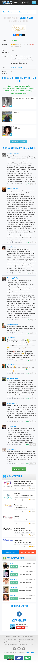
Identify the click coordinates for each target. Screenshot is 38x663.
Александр (13, 579)
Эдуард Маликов (12, 378)
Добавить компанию (27, 552)
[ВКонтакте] (14, 35)
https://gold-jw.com (16, 67)
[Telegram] (14, 648)
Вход (31, 644)
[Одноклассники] (17, 35)
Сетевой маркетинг (11, 644)
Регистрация (23, 644)
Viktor (12, 571)
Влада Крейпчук (12, 403)
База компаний (10, 552)
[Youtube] (23, 648)
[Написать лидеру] (11, 106)
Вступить (26, 3)
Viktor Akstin (11, 338)
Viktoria (12, 595)
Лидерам (8, 637)
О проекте (9, 657)
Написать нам (29, 653)
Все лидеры (8, 639)
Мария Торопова (12, 247)
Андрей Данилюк (12, 324)
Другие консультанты (18, 141)
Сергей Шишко (11, 449)
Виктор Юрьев (11, 426)
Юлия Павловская (13, 154)
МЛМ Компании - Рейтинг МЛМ (24, 639)
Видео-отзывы (29, 642)
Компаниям (16, 637)
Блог (20, 642)
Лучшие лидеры (27, 637)
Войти (18, 3)
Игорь (12, 563)
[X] (23, 35)
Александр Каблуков (13, 278)
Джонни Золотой (12, 189)
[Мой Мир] (20, 35)
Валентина (13, 587)
